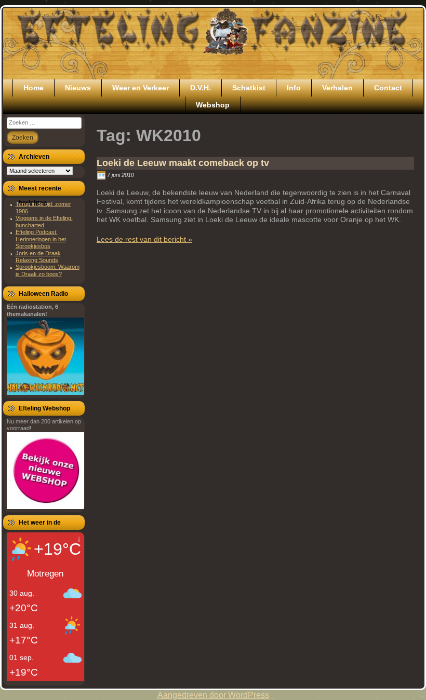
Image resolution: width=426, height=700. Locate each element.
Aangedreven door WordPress (213, 695)
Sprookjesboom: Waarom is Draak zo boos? (47, 270)
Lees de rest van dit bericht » (144, 239)
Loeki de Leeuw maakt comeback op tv (183, 163)
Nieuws (78, 88)
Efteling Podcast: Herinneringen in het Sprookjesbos (41, 239)
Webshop (213, 105)
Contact (388, 88)
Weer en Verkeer (140, 88)
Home (33, 88)
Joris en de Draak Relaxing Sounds (38, 256)
